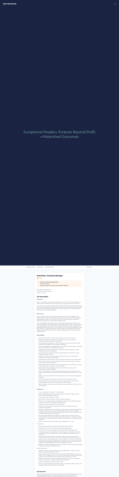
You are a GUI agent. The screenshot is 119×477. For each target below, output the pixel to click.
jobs (40, 267)
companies (30, 267)
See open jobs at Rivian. (45, 283)
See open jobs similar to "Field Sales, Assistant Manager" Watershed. (54, 285)
